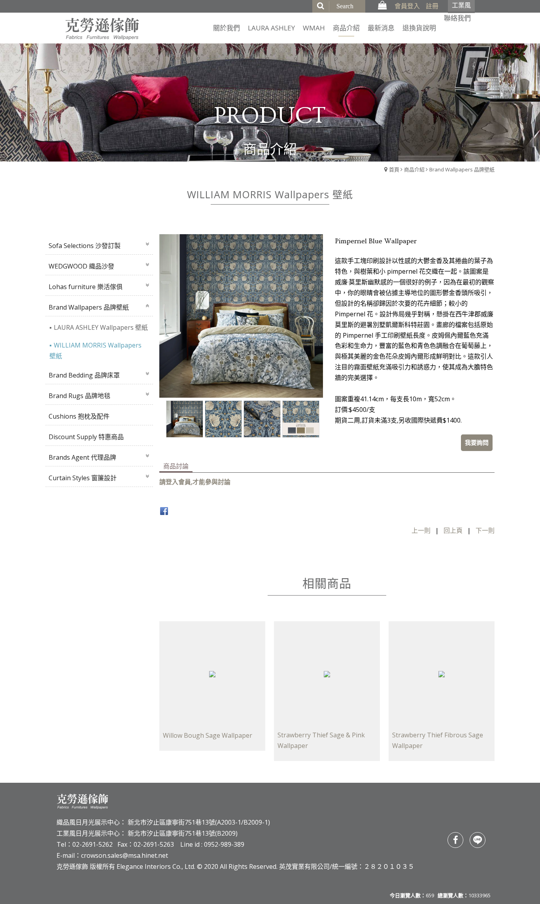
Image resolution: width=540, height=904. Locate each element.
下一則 (485, 530)
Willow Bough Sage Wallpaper (207, 735)
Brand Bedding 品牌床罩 (84, 375)
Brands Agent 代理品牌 (82, 457)
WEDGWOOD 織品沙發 (81, 266)
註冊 (432, 6)
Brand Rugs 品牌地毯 (79, 395)
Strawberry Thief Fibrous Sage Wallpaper (437, 740)
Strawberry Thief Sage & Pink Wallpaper (321, 740)
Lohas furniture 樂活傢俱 (86, 286)
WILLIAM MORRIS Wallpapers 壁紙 (95, 350)
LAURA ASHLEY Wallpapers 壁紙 (101, 327)
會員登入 (407, 6)
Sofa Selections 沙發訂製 (85, 245)
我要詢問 (477, 442)
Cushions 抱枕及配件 (79, 416)
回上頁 (453, 530)
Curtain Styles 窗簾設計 (83, 478)
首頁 (394, 169)
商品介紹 (414, 169)
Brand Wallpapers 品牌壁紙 (462, 169)
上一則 (421, 530)
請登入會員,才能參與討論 (194, 481)
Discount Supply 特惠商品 (86, 436)
